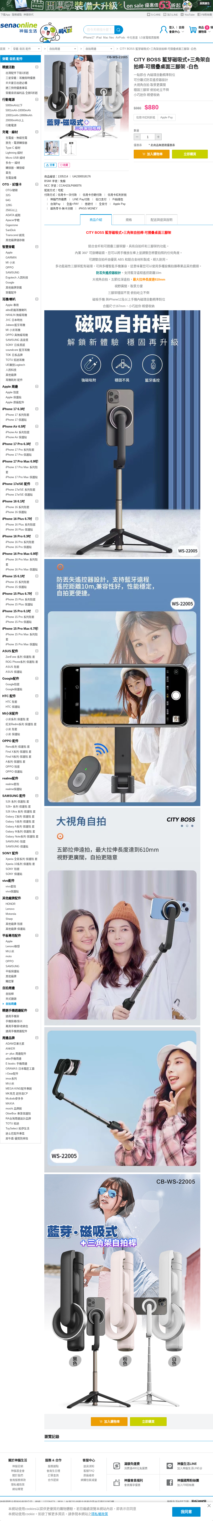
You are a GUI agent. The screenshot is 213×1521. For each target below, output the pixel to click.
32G (8, 195)
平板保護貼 (12, 971)
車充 (8, 172)
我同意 (186, 1512)
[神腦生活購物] (36, 30)
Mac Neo (108, 37)
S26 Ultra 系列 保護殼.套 (21, 811)
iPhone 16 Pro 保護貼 (19, 547)
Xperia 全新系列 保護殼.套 (21, 859)
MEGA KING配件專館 (19, 1088)
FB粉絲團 (206, 14)
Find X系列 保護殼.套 (18, 751)
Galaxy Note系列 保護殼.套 (22, 836)
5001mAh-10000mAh (18, 110)
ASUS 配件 (10, 651)
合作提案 (53, 1479)
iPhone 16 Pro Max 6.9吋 (20, 553)
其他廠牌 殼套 (14, 923)
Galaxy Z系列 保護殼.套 (20, 816)
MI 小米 (10, 262)
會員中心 (174, 31)
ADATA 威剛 (13, 215)
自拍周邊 (54, 48)
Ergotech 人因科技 (17, 277)
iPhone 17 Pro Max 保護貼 (22, 477)
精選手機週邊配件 (14, 1010)
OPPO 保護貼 (14, 771)
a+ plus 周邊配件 (16, 1053)
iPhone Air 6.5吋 (14, 426)
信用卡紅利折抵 (145, 117)
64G (8, 200)
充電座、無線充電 (16, 137)
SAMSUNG (12, 272)
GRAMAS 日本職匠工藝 (20, 1068)
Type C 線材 (13, 147)
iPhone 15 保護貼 (16, 587)
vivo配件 (8, 880)
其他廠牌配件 (11, 898)
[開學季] (106, 5)
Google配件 (10, 678)
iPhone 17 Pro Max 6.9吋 (20, 461)
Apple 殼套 (12, 392)
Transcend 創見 (15, 235)
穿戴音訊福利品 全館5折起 (22, 92)
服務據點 (17, 14)
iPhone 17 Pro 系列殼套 (20, 449)
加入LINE (172, 14)
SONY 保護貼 (14, 874)
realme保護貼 (14, 789)
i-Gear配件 (12, 1073)
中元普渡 (132, 37)
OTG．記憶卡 (12, 184)
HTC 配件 (9, 696)
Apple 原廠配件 (15, 402)
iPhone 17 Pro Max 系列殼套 (22, 470)
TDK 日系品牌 (14, 354)
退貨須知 (88, 1466)
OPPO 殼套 (13, 766)
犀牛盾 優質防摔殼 (17, 1138)
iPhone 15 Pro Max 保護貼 (22, 644)
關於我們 (17, 1475)
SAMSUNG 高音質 (17, 339)
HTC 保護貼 (13, 706)
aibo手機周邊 (13, 1058)
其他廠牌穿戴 (14, 287)
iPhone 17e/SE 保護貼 (19, 494)
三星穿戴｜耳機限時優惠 (20, 77)
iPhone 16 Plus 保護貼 (19, 529)
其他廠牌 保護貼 (15, 928)
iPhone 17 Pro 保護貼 (19, 454)
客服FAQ (88, 1470)
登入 (172, 27)
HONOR (10, 903)
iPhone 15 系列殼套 (17, 582)
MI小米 (10, 951)
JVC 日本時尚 (14, 320)
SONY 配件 (10, 853)
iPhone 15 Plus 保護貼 (19, 604)
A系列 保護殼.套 (15, 761)
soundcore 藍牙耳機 (18, 349)
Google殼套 (13, 684)
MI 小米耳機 (13, 329)
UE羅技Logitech (15, 364)
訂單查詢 (53, 1475)
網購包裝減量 (89, 1479)
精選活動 (8, 67)
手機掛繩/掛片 (14, 1021)
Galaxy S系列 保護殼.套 (20, 821)
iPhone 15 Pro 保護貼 (19, 621)
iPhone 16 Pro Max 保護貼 (22, 569)
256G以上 (11, 210)
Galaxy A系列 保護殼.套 (20, 826)
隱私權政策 (18, 1484)
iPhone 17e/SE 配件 (16, 484)
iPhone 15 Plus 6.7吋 (17, 593)
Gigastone (12, 225)
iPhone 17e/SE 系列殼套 (20, 489)
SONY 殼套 (13, 869)
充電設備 (11, 177)
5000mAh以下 (14, 105)
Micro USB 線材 (15, 157)
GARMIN (11, 257)
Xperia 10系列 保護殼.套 (20, 864)
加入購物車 (155, 154)
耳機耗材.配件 (14, 379)
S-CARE (155, 14)
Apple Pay (166, 117)
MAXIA (10, 1103)
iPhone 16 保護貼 (16, 512)
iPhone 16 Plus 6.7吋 (17, 519)
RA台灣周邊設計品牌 (18, 1118)
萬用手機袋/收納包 (17, 1026)
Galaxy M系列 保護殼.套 (20, 831)
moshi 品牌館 (14, 1108)
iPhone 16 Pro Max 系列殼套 (22, 562)
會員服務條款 (18, 1479)
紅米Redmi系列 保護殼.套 (21, 724)
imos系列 (11, 1078)
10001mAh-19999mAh (19, 115)
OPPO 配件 (10, 741)
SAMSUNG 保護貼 (17, 846)
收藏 (65, 165)
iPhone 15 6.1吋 (13, 576)
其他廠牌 (11, 374)
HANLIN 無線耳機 (16, 315)
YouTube (189, 14)
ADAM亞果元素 (15, 1043)
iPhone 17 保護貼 (16, 419)
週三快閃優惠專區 (16, 87)
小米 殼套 (11, 729)
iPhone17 (88, 37)
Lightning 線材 (14, 152)
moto (9, 956)
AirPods (120, 37)
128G (9, 205)
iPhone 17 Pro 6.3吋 (16, 444)
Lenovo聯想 (13, 946)
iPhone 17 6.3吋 (13, 409)
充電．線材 (10, 132)
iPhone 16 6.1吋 (13, 501)
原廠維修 (88, 1475)
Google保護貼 (14, 689)
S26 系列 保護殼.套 (17, 801)
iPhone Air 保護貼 (16, 437)
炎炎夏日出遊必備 (16, 82)
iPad (99, 37)
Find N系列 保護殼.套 (18, 756)
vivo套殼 (11, 886)
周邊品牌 (8, 1038)
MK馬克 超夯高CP (17, 1093)
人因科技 (11, 369)
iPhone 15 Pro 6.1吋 (16, 611)
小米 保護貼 (13, 734)
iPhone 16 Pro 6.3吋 (16, 536)
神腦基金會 (18, 1470)
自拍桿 (10, 993)
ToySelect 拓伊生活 (17, 1128)
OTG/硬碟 (12, 190)
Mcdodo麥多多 (14, 1098)
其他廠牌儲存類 (15, 240)
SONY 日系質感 (15, 344)
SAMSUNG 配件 (14, 796)
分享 (52, 165)
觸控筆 (10, 981)
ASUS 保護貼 (14, 671)
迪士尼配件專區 (15, 1133)
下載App (5, 14)
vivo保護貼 (12, 891)
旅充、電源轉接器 (16, 142)
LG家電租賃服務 (149, 37)
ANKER (10, 1048)
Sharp (9, 918)
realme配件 (10, 778)
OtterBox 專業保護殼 (18, 1113)
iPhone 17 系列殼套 (17, 414)
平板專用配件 (11, 935)
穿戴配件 (11, 292)
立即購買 (190, 154)
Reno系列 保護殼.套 (18, 746)
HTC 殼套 (11, 701)
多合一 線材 (13, 162)
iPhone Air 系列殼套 (18, 432)
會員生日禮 (53, 1470)
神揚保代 (28, 14)
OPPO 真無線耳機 (17, 334)
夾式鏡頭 (11, 998)
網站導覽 (17, 1489)
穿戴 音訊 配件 (22, 48)
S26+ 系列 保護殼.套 (18, 806)
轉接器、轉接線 (15, 167)
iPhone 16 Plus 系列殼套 (21, 524)
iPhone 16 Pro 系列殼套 (20, 542)
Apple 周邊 (10, 386)
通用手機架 (12, 1016)
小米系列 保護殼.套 (17, 719)
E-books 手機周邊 (16, 1063)
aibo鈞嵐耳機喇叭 (16, 310)
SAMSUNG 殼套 (16, 841)
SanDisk (11, 230)
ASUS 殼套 (12, 666)
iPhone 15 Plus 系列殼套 (21, 599)
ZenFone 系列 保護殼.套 (20, 656)
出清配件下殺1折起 (17, 72)
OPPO (10, 267)
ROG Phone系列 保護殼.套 (22, 661)
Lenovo (10, 908)
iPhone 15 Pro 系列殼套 (20, 616)
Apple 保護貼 (13, 397)
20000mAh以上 (15, 120)
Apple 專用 (12, 305)
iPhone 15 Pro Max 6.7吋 (20, 628)
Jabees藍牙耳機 (15, 324)
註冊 (181, 27)
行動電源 (8, 99)
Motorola (11, 913)
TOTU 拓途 (12, 1123)
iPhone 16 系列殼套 (17, 507)
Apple (9, 252)
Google (10, 282)
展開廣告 (205, 3)
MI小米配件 (10, 713)
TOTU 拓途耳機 (15, 359)
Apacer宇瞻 (13, 220)
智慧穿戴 (8, 247)
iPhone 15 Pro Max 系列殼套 (22, 637)
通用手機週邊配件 (16, 1031)
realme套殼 (12, 784)
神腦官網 (17, 1466)
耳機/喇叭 (9, 299)
